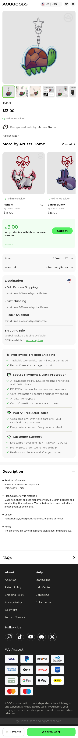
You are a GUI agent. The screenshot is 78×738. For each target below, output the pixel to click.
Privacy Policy (13, 602)
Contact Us (42, 594)
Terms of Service (15, 617)
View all (67, 144)
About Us (10, 579)
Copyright (11, 609)
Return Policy (13, 587)
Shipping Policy (14, 594)
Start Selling (43, 579)
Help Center (43, 587)
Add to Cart (51, 732)
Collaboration (44, 602)
